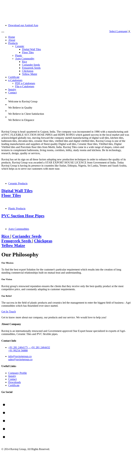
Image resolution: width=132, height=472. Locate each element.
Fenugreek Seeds (31, 67)
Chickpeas (27, 70)
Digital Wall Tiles (31, 49)
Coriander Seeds (31, 64)
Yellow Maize (29, 74)
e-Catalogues (15, 80)
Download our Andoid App (23, 25)
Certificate (13, 77)
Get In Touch (8, 311)
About (11, 40)
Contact (12, 92)
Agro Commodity (24, 58)
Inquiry (12, 89)
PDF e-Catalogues (25, 83)
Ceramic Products (18, 183)
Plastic (18, 55)
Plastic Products (16, 208)
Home (11, 37)
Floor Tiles (28, 52)
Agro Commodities (18, 228)
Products (13, 43)
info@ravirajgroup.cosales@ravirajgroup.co (20, 358)
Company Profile (17, 372)
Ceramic (19, 46)
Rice (24, 61)
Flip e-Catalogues (24, 86)
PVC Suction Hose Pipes (22, 216)
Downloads (14, 382)
